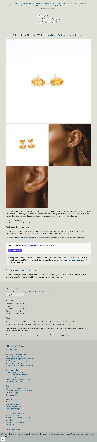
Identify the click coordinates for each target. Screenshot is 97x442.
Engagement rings (27, 3)
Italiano (70, 6)
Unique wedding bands (14, 356)
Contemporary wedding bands (16, 354)
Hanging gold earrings (13, 406)
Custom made (14, 6)
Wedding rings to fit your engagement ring (20, 365)
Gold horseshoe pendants (15, 422)
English (48, 6)
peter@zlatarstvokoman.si (27, 238)
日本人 (53, 8)
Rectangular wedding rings (15, 363)
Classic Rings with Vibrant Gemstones (19, 390)
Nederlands (45, 8)
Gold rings (39, 3)
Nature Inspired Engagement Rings (18, 379)
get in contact (74, 260)
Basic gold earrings (12, 404)
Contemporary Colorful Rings (16, 388)
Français (63, 6)
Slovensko (40, 6)
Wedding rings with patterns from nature (20, 359)
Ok (3, 439)
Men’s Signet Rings (81, 3)
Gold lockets (10, 425)
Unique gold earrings (13, 409)
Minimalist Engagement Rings (16, 377)
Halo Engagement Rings (14, 381)
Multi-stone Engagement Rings (16, 375)
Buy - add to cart (15, 250)
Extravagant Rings (12, 395)
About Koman (26, 6)
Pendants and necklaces (64, 3)
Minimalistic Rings (12, 393)
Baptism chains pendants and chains (18, 418)
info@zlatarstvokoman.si (15, 295)
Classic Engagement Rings (15, 372)
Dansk (85, 6)
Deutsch (55, 6)
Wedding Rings (14, 3)
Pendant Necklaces (12, 415)
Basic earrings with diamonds (16, 402)
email (64, 258)
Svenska (78, 6)
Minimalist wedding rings (14, 352)
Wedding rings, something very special (19, 361)
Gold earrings (49, 3)
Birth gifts (9, 420)
